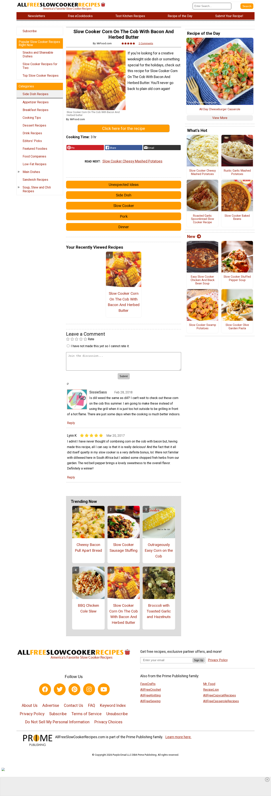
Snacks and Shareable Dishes (38, 54)
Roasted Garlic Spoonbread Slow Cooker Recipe (202, 219)
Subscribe (30, 31)
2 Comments (146, 43)
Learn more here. (178, 737)
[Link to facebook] (45, 689)
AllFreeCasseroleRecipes (221, 701)
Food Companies (34, 156)
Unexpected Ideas (124, 184)
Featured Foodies (35, 149)
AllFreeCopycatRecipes (219, 695)
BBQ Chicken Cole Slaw (88, 608)
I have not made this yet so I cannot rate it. (100, 346)
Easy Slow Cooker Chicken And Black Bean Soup (202, 280)
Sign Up (198, 660)
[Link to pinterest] (74, 689)
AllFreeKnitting (150, 695)
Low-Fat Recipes (34, 164)
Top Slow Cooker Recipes (41, 75)
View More (219, 118)
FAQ (91, 705)
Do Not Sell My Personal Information (57, 722)
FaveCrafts (148, 684)
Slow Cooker (123, 205)
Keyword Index (113, 705)
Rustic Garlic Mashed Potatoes (237, 172)
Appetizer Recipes (36, 102)
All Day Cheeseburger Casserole (219, 109)
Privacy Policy (32, 713)
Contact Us (73, 705)
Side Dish (123, 195)
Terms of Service (86, 713)
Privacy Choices (108, 722)
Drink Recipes (32, 133)
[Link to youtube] (104, 689)
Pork (124, 216)
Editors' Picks (32, 141)
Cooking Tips (32, 118)
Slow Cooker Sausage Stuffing (123, 547)
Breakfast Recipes (35, 110)
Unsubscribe (117, 713)
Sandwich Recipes (35, 180)
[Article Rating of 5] (128, 43)
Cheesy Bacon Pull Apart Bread (88, 547)
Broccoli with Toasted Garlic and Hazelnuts (159, 611)
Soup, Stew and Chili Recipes (37, 189)
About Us (29, 705)
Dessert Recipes (34, 125)
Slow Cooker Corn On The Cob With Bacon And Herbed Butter (123, 302)
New (191, 236)
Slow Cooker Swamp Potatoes (202, 327)
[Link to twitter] (60, 689)
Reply (71, 423)
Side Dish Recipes (35, 94)
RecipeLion (211, 690)
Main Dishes (31, 172)
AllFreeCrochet (150, 690)
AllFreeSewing (150, 701)
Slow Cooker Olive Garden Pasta (237, 327)
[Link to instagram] (89, 689)
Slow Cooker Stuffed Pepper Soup (237, 278)
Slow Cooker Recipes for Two (40, 66)
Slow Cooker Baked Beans (237, 217)
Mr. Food (209, 684)
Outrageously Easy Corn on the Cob (159, 550)
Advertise (50, 705)
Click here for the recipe (123, 128)
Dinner (123, 227)
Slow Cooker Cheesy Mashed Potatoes (132, 161)
